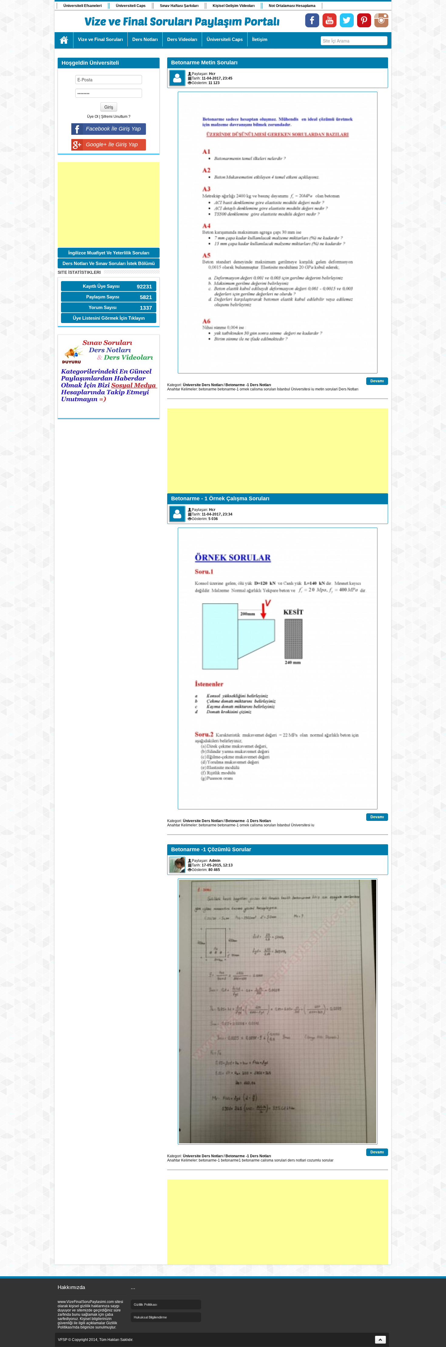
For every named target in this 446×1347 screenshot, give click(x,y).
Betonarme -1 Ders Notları (248, 385)
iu (312, 389)
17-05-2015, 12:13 (217, 865)
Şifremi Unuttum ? (115, 116)
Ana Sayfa (64, 40)
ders (291, 1160)
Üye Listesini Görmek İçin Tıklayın (109, 318)
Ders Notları (348, 389)
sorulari (331, 389)
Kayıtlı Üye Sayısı (101, 286)
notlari (301, 1160)
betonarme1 (231, 1160)
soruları (270, 389)
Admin (214, 861)
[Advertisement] (109, 204)
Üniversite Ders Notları (203, 385)
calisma (256, 389)
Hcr (212, 74)
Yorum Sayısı (103, 307)
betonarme (208, 389)
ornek (244, 389)
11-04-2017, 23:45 (217, 78)
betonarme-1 (228, 389)
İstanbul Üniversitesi (293, 389)
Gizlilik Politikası (145, 1304)
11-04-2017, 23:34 (217, 514)
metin (319, 389)
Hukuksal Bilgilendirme (150, 1317)
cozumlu (314, 1160)
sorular (327, 1160)
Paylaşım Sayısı (102, 296)
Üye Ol (92, 116)
